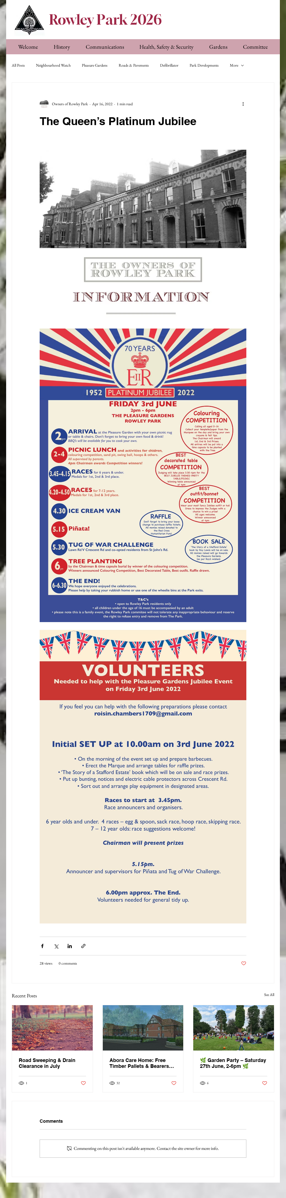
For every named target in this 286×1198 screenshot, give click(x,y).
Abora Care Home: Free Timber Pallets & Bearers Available (139, 1063)
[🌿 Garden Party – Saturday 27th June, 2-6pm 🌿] (233, 1028)
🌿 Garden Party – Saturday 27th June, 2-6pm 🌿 (233, 1063)
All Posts (18, 65)
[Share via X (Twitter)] (56, 946)
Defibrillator (169, 65)
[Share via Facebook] (42, 946)
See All (269, 994)
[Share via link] (83, 946)
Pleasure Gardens (95, 65)
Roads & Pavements (134, 65)
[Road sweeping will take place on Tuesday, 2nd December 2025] (52, 1028)
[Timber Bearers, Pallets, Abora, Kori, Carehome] (143, 1028)
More (234, 65)
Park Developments (204, 65)
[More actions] (243, 103)
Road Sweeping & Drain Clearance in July (47, 1063)
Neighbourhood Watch (53, 65)
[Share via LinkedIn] (69, 946)
